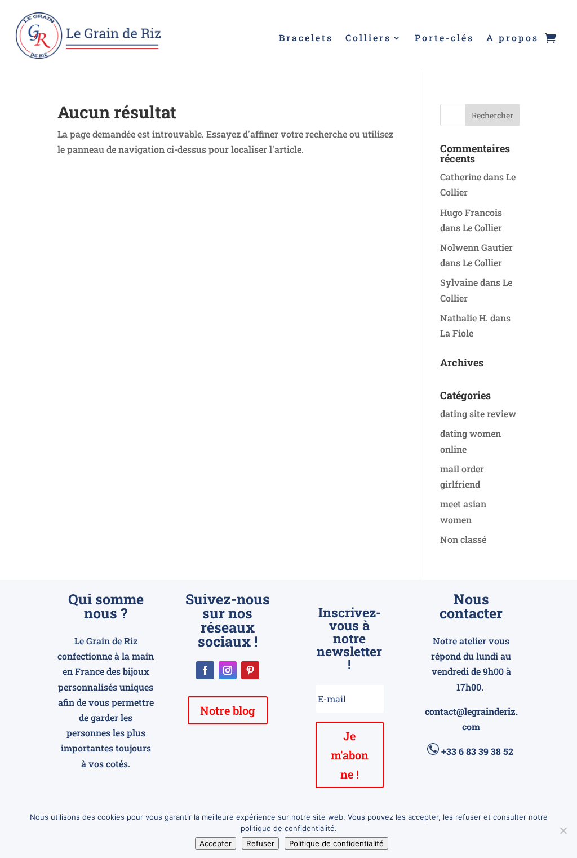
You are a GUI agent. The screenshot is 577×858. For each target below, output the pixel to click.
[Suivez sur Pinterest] (250, 670)
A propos (512, 38)
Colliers (368, 38)
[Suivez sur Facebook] (205, 670)
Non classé (463, 539)
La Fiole (456, 333)
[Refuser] (563, 830)
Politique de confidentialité (336, 843)
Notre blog (227, 710)
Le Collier (482, 227)
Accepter (215, 843)
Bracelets (306, 38)
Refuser (260, 843)
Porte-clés (444, 38)
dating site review (478, 413)
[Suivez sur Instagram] (228, 670)
